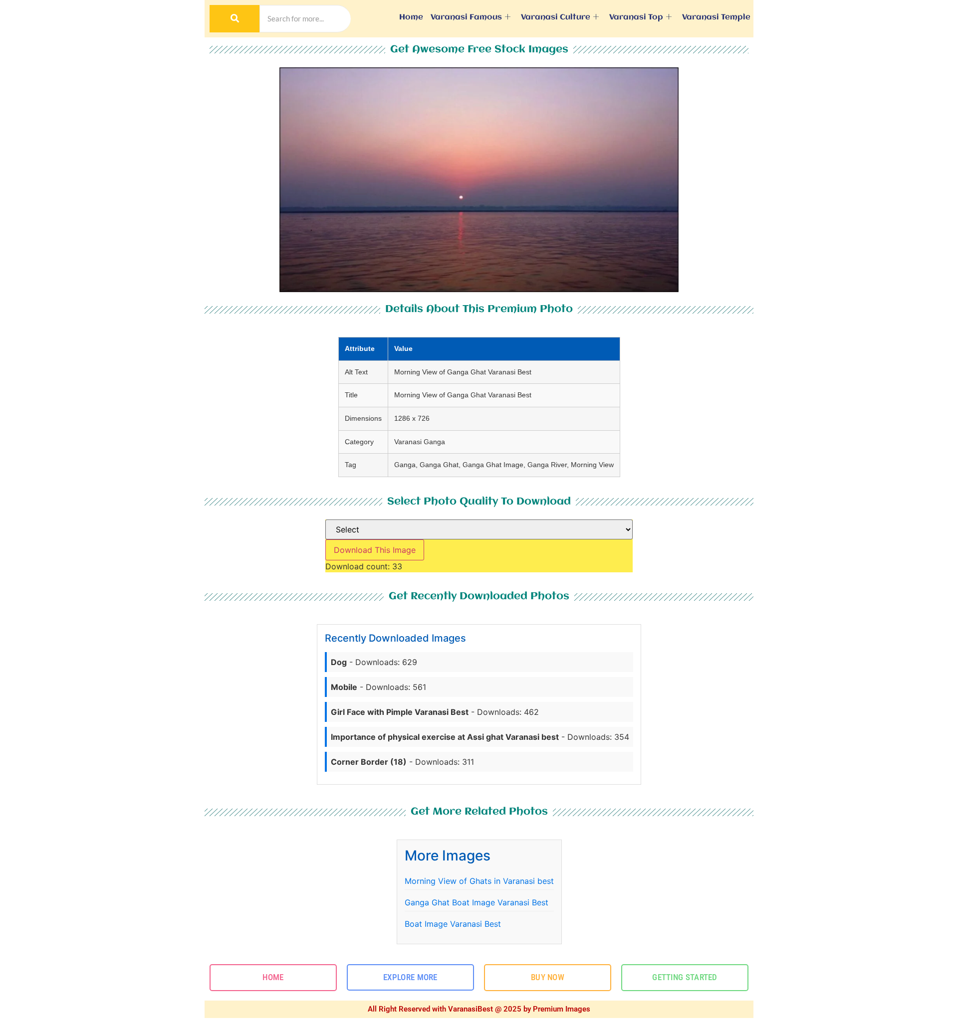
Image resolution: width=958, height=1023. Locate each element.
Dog (339, 662)
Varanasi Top (636, 17)
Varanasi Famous (466, 17)
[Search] (234, 18)
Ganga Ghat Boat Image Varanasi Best (476, 902)
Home (411, 17)
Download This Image (375, 550)
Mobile (344, 687)
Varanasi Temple (716, 17)
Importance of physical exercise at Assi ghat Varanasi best (445, 737)
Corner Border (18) (369, 762)
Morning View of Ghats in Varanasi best (479, 881)
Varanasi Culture (555, 17)
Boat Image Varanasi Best (453, 924)
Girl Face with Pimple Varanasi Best (400, 712)
